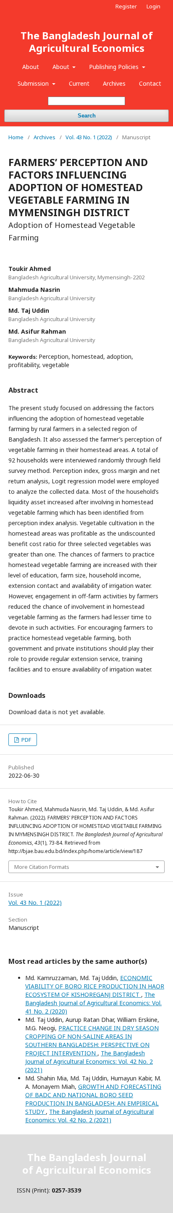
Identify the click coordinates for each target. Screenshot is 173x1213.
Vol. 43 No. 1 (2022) (89, 137)
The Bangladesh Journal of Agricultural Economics (87, 41)
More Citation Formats (41, 867)
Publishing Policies (114, 67)
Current (79, 83)
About (30, 67)
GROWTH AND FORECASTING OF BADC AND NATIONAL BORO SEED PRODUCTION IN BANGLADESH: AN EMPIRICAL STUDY (93, 1099)
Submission (34, 83)
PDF (25, 739)
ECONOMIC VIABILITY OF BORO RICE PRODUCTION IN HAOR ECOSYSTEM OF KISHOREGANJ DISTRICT (94, 986)
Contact (150, 83)
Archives (114, 83)
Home (16, 137)
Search (87, 115)
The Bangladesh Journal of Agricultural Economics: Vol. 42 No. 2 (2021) (89, 1061)
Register (126, 6)
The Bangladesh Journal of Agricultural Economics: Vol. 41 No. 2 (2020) (93, 1003)
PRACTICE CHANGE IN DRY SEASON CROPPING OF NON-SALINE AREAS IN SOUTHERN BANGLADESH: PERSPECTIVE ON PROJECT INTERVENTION (92, 1040)
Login (153, 6)
